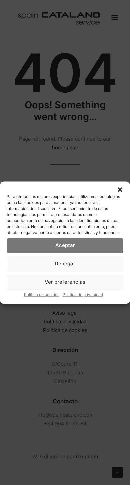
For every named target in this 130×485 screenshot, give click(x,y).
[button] (120, 189)
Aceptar (65, 245)
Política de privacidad (83, 294)
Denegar (65, 263)
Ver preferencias (65, 282)
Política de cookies (41, 294)
